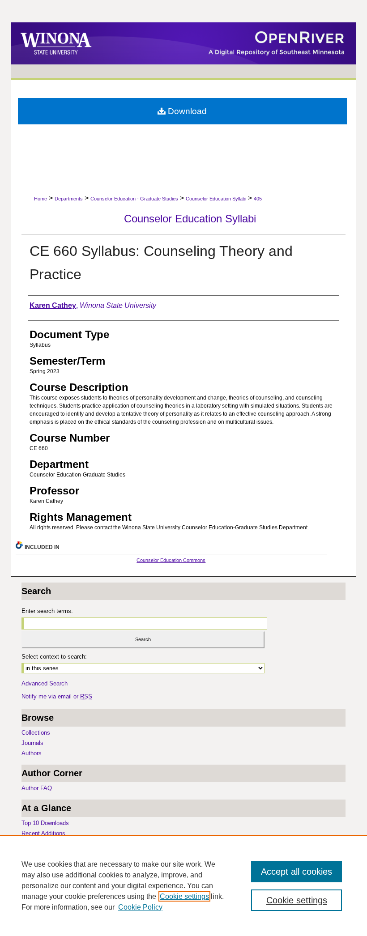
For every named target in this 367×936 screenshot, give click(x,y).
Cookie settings (184, 896)
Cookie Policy (140, 907)
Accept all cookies (296, 871)
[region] (183, 885)
